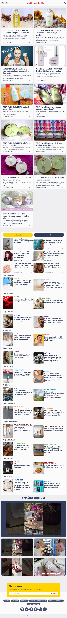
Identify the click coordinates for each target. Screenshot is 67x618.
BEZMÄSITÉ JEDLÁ (50, 463)
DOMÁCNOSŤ (18, 407)
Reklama (24, 601)
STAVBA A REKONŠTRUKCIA (23, 425)
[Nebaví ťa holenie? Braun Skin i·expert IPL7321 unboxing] (17, 566)
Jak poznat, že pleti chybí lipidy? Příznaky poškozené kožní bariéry (53, 338)
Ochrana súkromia (55, 601)
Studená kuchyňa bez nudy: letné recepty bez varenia (54, 466)
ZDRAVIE (16, 297)
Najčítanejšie (18, 235)
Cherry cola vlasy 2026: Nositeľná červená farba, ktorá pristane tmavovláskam (22, 254)
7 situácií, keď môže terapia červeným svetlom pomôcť (23, 300)
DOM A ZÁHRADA (50, 390)
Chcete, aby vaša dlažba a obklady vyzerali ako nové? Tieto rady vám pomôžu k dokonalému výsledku (23, 411)
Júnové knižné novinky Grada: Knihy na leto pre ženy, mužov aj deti (52, 485)
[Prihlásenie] (2, 3)
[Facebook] (31, 609)
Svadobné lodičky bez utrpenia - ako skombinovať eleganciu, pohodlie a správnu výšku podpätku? (54, 284)
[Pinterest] (36, 609)
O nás (7, 601)
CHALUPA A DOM (19, 443)
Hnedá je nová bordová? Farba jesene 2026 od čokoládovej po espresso (52, 265)
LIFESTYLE (17, 315)
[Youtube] (27, 609)
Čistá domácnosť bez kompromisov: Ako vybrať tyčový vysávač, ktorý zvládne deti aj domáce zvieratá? (23, 485)
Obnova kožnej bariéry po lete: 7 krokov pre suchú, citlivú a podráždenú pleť (53, 242)
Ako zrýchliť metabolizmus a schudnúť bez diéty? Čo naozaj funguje (24, 319)
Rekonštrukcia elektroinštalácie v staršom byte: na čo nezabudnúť (23, 429)
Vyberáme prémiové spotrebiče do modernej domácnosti (22, 465)
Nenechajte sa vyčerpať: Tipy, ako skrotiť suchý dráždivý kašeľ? (22, 355)
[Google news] (40, 609)
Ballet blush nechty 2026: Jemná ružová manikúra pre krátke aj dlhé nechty (23, 265)
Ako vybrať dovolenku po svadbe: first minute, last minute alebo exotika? (22, 282)
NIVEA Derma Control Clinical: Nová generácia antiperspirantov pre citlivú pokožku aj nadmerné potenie (54, 377)
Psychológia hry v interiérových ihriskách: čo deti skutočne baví (23, 392)
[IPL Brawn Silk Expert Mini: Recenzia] (49, 566)
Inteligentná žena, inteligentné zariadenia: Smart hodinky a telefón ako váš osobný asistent (54, 358)
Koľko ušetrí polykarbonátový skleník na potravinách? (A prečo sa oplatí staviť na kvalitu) (54, 394)
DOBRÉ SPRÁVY (19, 370)
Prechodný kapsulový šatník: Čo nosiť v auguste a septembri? (23, 240)
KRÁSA (46, 316)
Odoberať (54, 593)
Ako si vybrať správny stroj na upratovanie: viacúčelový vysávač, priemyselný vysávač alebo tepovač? (54, 412)
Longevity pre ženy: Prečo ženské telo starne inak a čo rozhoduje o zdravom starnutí (54, 254)
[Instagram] (22, 609)
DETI (15, 388)
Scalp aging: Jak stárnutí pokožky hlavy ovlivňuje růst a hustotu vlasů (22, 337)
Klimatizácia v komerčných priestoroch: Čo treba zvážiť (53, 429)
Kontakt (15, 601)
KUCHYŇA (17, 462)
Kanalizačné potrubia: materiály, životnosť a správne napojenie (21, 447)
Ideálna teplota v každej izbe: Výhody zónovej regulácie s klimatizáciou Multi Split (53, 449)
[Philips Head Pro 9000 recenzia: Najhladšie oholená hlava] (49, 547)
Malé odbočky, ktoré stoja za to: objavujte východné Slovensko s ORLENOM (23, 374)
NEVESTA (47, 280)
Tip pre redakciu (33, 604)
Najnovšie (49, 235)
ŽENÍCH (16, 278)
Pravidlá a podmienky (38, 601)
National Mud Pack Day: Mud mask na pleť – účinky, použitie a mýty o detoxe (53, 320)
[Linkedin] (45, 609)
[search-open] (6, 3)
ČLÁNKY (16, 352)
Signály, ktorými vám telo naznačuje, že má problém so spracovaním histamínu (53, 302)
